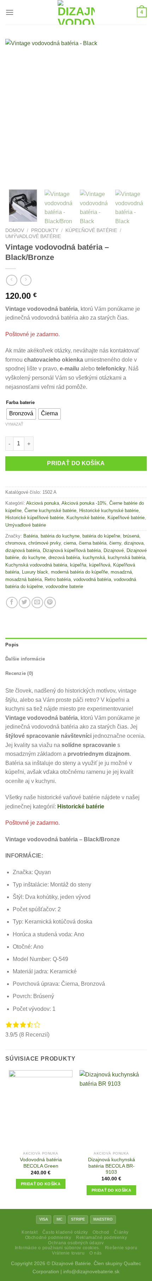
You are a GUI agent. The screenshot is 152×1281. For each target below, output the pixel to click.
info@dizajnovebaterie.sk (91, 1271)
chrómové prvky (44, 543)
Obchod (101, 1232)
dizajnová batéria (22, 550)
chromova (15, 543)
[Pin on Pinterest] (50, 603)
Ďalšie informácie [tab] (25, 659)
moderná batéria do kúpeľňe (79, 572)
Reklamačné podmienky (101, 1237)
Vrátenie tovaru (68, 1253)
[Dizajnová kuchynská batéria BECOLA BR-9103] (111, 1108)
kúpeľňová (99, 565)
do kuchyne (34, 557)
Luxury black (35, 572)
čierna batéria (92, 543)
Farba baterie (20, 402)
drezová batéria (64, 557)
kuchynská (94, 557)
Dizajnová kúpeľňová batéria (72, 550)
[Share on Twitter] (24, 603)
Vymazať (14, 424)
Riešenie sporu (121, 1247)
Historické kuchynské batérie (109, 510)
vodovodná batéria (92, 579)
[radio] (21, 414)
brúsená (131, 536)
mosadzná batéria (23, 579)
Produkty (44, 230)
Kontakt (29, 1232)
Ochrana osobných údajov (76, 1242)
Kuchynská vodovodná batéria (36, 565)
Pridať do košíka (76, 463)
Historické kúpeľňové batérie (34, 517)
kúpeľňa (78, 565)
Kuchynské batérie (85, 517)
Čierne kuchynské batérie (50, 510)
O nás (95, 1253)
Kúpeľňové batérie (91, 230)
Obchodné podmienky (48, 1237)
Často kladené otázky (65, 1232)
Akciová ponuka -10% (84, 503)
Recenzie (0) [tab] (19, 673)
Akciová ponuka (42, 503)
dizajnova (134, 543)
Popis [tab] (11, 644)
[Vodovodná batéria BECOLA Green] (40, 1108)
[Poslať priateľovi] (37, 603)
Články (121, 1232)
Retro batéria (58, 579)
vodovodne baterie (64, 586)
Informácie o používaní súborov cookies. (57, 1247)
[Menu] (9, 12)
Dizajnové (114, 550)
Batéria (30, 536)
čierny (115, 543)
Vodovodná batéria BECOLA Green (41, 1163)
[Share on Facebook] (12, 603)
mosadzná (121, 572)
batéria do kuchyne (60, 536)
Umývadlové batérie (33, 236)
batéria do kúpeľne (101, 536)
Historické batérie (80, 806)
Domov (14, 230)
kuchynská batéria (126, 557)
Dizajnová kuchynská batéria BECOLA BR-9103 (111, 1166)
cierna (70, 543)
